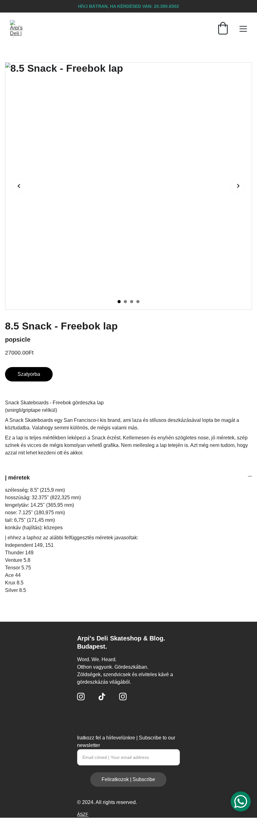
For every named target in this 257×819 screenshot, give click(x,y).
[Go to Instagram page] (81, 696)
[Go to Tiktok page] (102, 696)
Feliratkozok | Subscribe (128, 779)
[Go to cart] (222, 29)
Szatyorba (29, 374)
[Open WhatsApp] (241, 801)
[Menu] (243, 29)
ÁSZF (82, 814)
